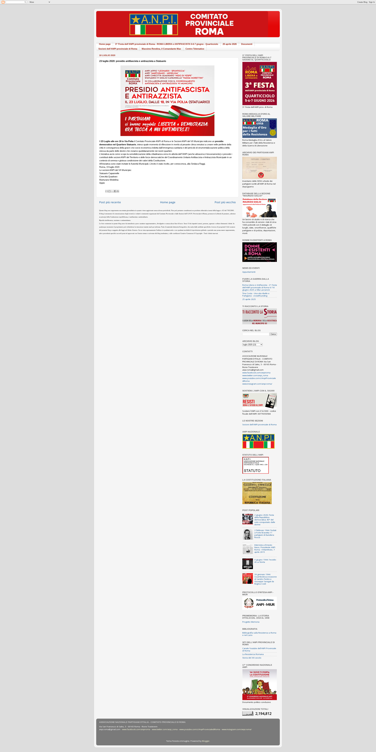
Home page (105, 44)
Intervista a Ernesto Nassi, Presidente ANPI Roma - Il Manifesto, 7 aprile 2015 (264, 548)
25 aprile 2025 (249, 299)
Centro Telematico (195, 48)
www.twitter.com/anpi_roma (255, 375)
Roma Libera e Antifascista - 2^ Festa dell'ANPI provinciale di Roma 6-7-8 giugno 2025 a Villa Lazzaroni (259, 287)
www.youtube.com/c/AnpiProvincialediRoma (199, 729)
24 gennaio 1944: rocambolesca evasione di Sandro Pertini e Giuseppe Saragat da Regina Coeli (265, 579)
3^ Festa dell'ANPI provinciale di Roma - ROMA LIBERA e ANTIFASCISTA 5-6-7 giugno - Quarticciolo (166, 44)
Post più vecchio (225, 202)
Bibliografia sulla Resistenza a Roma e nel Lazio (259, 633)
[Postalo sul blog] (109, 191)
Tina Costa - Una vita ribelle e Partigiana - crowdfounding (255, 294)
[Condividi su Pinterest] (117, 191)
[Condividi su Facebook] (115, 191)
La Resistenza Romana (253, 654)
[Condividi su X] (112, 191)
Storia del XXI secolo (251, 657)
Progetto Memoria (250, 622)
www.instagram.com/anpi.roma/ (257, 383)
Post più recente (110, 202)
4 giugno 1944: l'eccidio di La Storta (265, 560)
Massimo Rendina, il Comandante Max (161, 48)
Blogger (205, 741)
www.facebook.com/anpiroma (256, 372)
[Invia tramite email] (106, 191)
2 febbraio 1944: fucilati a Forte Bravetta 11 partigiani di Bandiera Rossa (265, 534)
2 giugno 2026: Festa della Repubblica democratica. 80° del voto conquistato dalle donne (264, 520)
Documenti (246, 44)
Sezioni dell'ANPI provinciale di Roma (117, 48)
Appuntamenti (248, 272)
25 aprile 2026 (230, 44)
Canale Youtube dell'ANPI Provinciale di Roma (259, 649)
